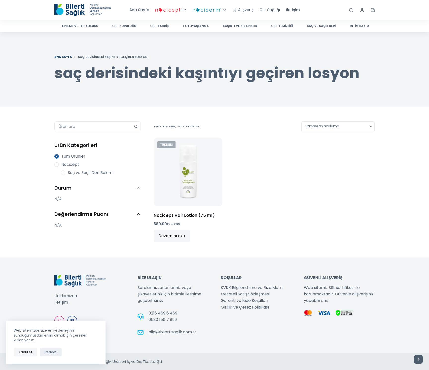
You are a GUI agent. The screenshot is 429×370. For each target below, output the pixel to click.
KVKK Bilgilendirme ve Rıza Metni (252, 287)
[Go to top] (418, 359)
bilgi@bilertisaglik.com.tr (172, 332)
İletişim (293, 9)
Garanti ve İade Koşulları (244, 300)
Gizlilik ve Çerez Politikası (245, 307)
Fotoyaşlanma (196, 26)
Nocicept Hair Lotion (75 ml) (184, 215)
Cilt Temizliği (282, 26)
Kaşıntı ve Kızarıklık (240, 26)
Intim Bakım (359, 26)
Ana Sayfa (139, 9)
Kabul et (25, 352)
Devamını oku (172, 235)
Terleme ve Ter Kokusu (79, 26)
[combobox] (93, 126)
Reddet (51, 352)
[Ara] (351, 10)
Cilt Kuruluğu (124, 26)
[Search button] (136, 126)
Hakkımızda (65, 296)
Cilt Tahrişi (159, 26)
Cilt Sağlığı (269, 9)
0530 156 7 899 (162, 319)
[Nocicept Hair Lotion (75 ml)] (188, 172)
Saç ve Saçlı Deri (321, 26)
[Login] (362, 10)
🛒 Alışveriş (242, 9)
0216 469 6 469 (162, 313)
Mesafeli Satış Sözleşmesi (245, 294)
